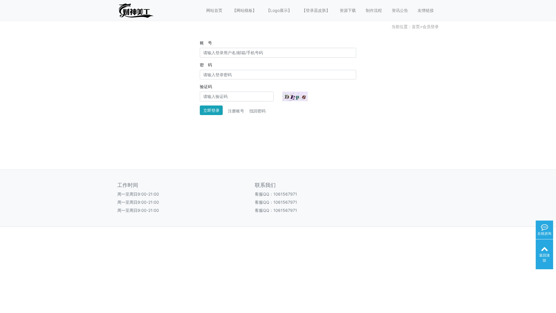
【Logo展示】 (279, 10)
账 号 (206, 42)
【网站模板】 (244, 10)
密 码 (206, 64)
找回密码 (257, 110)
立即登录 (211, 110)
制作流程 (374, 10)
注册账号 (236, 110)
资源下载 (348, 10)
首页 (416, 26)
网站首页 (214, 10)
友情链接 (426, 10)
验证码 (206, 86)
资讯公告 (400, 10)
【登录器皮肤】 (316, 10)
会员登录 (431, 26)
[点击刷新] (295, 96)
